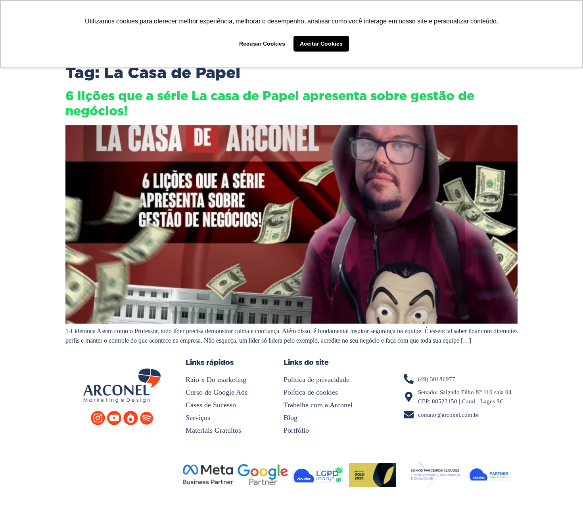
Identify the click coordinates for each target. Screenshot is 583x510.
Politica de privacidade (316, 379)
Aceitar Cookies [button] (321, 43)
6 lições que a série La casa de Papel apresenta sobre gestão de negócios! (269, 103)
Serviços (198, 418)
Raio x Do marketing (216, 379)
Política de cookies (311, 392)
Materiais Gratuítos (213, 430)
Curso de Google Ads (216, 392)
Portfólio (296, 430)
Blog (290, 418)
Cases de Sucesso (211, 405)
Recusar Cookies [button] (262, 43)
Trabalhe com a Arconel (318, 405)
